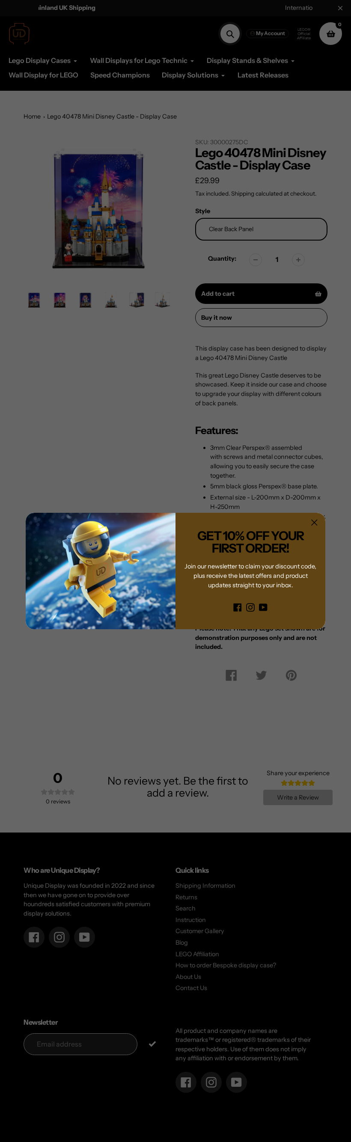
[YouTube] (263, 607)
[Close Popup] (314, 522)
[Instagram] (250, 607)
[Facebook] (237, 607)
